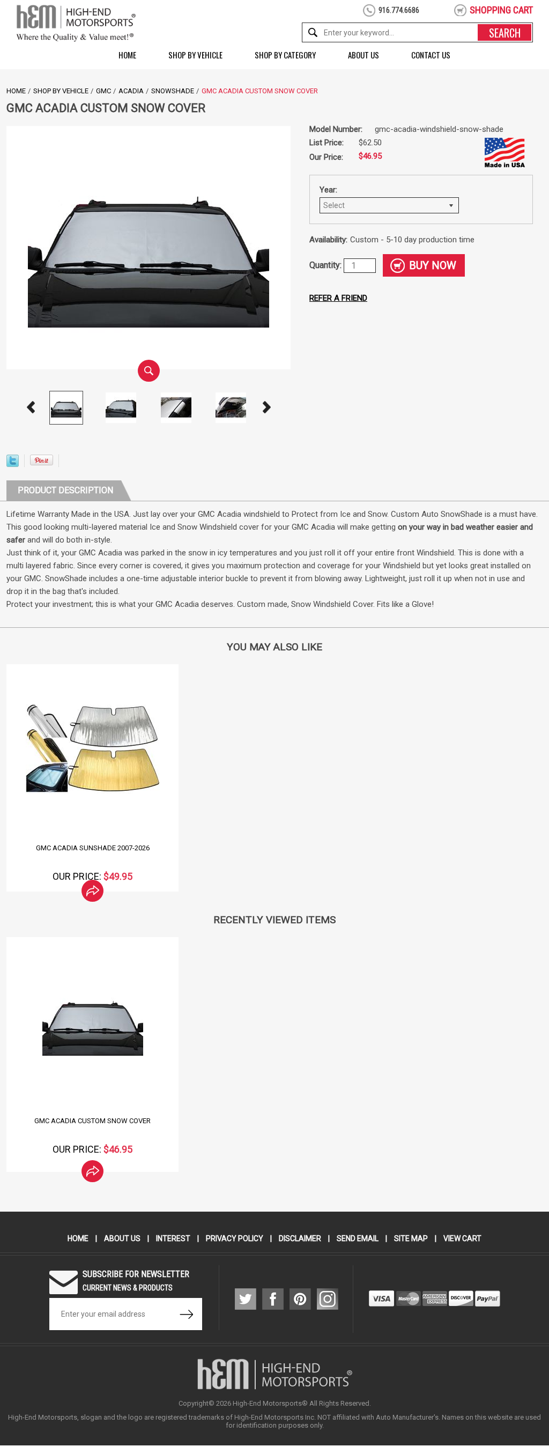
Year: (328, 190)
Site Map (411, 1238)
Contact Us (430, 55)
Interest (173, 1238)
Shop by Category (285, 55)
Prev (30, 407)
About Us (363, 55)
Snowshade (172, 91)
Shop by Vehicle (195, 55)
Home (127, 55)
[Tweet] (12, 464)
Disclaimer (300, 1238)
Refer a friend (338, 298)
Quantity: (326, 265)
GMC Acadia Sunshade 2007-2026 (93, 848)
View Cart (462, 1238)
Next (266, 407)
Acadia (131, 91)
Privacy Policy (234, 1238)
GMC (103, 91)
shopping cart (501, 10)
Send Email (358, 1238)
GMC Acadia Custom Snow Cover (92, 1121)
